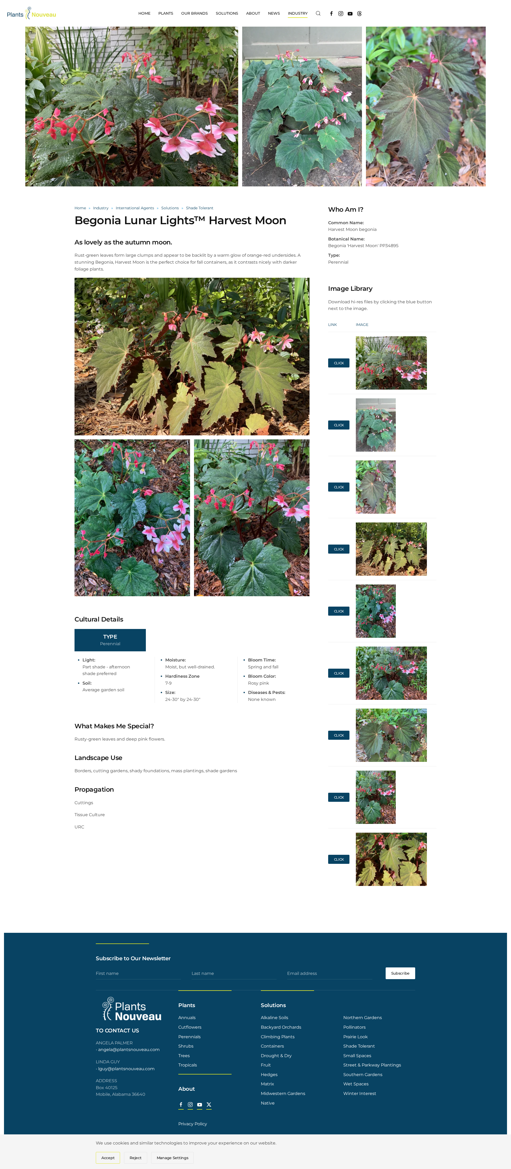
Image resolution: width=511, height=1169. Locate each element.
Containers (272, 1046)
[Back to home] (32, 13)
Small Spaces (357, 1055)
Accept (107, 1157)
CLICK (339, 363)
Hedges (269, 1074)
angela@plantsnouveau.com (129, 1049)
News (274, 13)
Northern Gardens (362, 1017)
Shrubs (185, 1046)
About (186, 1089)
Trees (184, 1055)
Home (144, 13)
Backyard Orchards (281, 1027)
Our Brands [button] (194, 13)
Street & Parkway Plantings (372, 1065)
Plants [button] (165, 13)
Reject (135, 1157)
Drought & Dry (276, 1055)
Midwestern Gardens (283, 1093)
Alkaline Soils (274, 1017)
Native (268, 1103)
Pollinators (354, 1027)
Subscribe (400, 973)
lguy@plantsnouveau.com (126, 1068)
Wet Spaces (356, 1083)
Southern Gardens (362, 1074)
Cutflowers (189, 1027)
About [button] (253, 13)
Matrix (267, 1083)
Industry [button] (298, 13)
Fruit (266, 1065)
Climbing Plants (278, 1036)
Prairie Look (355, 1036)
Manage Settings (172, 1157)
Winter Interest (359, 1093)
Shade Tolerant (359, 1046)
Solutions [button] (227, 13)
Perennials (189, 1036)
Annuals (187, 1017)
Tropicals (187, 1065)
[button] (318, 13)
